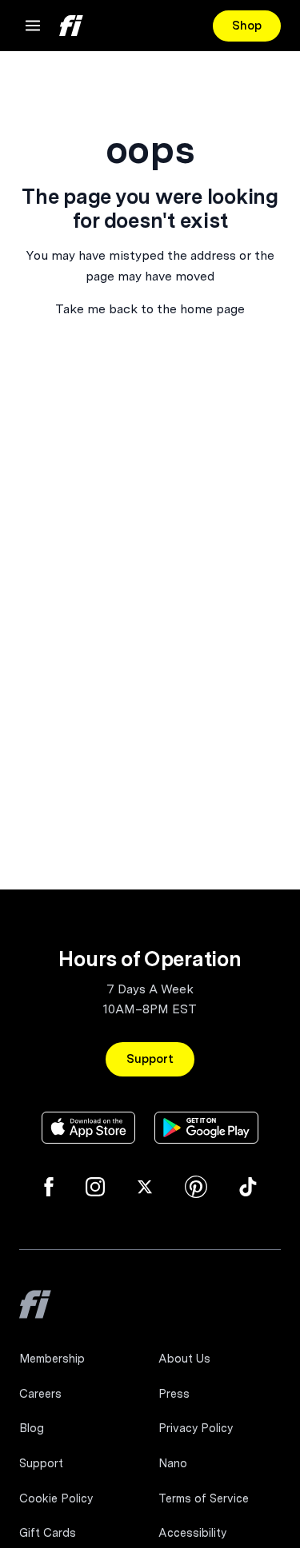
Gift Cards (47, 1533)
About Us (184, 1358)
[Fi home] (71, 25)
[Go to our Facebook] (49, 1186)
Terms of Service (203, 1498)
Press (174, 1394)
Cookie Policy (56, 1498)
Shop (247, 25)
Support (150, 1059)
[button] (32, 25)
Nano (172, 1463)
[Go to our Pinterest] (196, 1187)
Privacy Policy (195, 1428)
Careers (40, 1394)
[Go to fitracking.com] (35, 1315)
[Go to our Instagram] (95, 1186)
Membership (52, 1358)
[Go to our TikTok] (248, 1186)
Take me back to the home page (150, 308)
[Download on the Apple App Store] (88, 1128)
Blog (31, 1428)
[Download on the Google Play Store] (206, 1128)
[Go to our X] (145, 1187)
